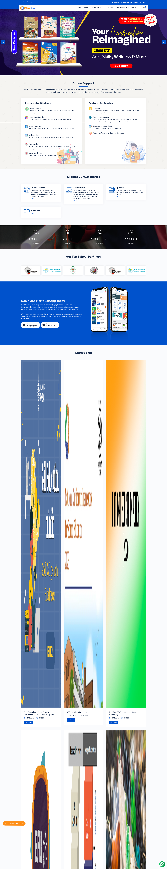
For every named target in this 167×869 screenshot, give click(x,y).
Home (79, 8)
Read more (28, 722)
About (86, 8)
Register (135, 2)
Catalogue (126, 2)
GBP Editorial (30, 718)
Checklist (116, 2)
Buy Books (110, 8)
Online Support (97, 8)
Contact (134, 8)
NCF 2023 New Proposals (77, 712)
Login (143, 2)
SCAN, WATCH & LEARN (15, 823)
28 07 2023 (126, 718)
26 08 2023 (84, 715)
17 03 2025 (41, 718)
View (32, 199)
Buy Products (122, 8)
